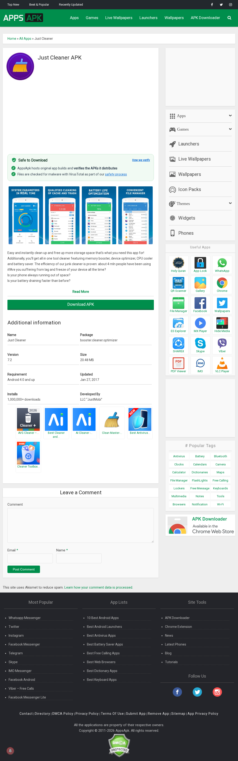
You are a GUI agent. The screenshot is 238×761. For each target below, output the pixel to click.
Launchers (148, 17)
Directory (42, 713)
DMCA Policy (62, 713)
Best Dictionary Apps (102, 671)
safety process (116, 174)
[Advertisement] (80, 114)
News (169, 635)
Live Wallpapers (118, 17)
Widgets (186, 218)
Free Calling (220, 480)
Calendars (200, 464)
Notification (200, 504)
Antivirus (179, 456)
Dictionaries (200, 472)
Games (92, 17)
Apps (74, 17)
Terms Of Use (112, 713)
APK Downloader (205, 17)
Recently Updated (71, 4)
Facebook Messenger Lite (27, 697)
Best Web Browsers (101, 662)
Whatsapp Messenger (25, 618)
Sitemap (178, 713)
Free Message (199, 488)
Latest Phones (175, 644)
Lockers (179, 488)
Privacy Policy (87, 713)
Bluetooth (220, 456)
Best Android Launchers (104, 627)
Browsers (179, 504)
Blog (168, 653)
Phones (186, 233)
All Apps (25, 38)
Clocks (179, 464)
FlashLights (200, 480)
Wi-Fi (220, 504)
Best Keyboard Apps (102, 680)
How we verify (141, 160)
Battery (200, 456)
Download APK (80, 304)
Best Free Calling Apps (103, 653)
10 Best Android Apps (103, 618)
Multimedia (179, 496)
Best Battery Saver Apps (105, 644)
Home (11, 38)
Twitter (14, 627)
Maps (220, 472)
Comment (15, 504)
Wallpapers (174, 17)
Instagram (16, 635)
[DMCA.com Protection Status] (119, 745)
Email (12, 550)
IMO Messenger (20, 671)
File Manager (179, 480)
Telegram (16, 653)
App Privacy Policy (203, 713)
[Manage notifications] (10, 750)
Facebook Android (22, 680)
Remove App (158, 713)
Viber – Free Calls (21, 688)
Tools (220, 496)
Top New (13, 4)
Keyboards (220, 488)
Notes (200, 496)
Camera (220, 464)
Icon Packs (189, 189)
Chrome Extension (178, 627)
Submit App (136, 713)
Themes (182, 203)
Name (62, 550)
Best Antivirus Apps (101, 635)
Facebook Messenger (24, 644)
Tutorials (171, 662)
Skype (13, 662)
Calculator (179, 472)
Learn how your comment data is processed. (98, 587)
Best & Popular (39, 4)
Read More (81, 292)
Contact (26, 713)
